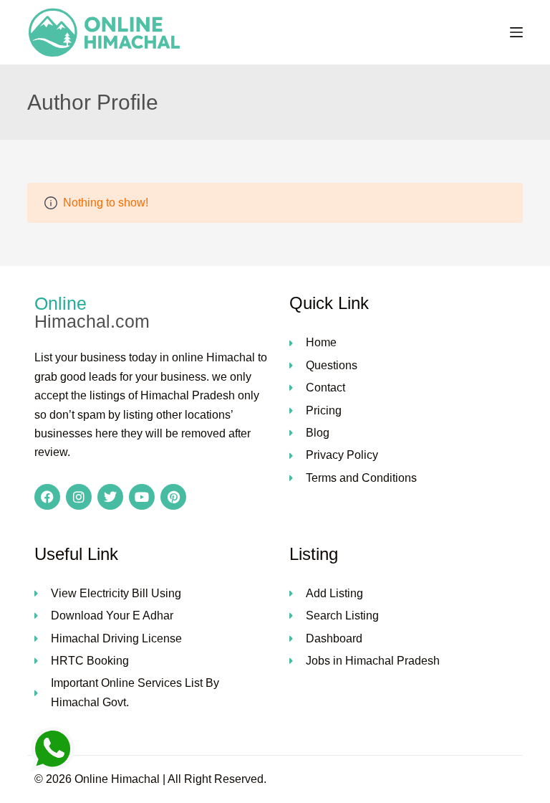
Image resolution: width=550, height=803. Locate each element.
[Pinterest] (173, 497)
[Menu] (516, 32)
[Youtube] (142, 497)
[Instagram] (79, 497)
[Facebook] (47, 497)
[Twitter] (110, 497)
